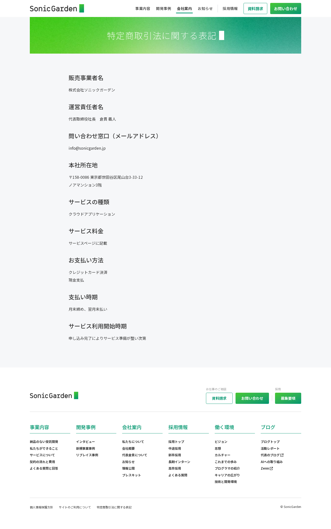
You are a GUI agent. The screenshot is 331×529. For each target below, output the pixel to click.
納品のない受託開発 (44, 441)
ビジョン (221, 441)
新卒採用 (174, 455)
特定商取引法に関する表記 (114, 507)
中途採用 (174, 448)
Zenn (265, 468)
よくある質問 (177, 475)
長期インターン (179, 461)
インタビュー (85, 441)
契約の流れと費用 (42, 461)
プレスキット (131, 475)
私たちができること (44, 448)
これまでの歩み (226, 461)
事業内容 (142, 8)
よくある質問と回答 (44, 468)
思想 (218, 448)
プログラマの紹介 (227, 468)
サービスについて (42, 455)
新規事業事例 (85, 448)
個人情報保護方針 (41, 507)
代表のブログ (270, 455)
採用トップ (176, 441)
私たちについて (133, 441)
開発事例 (163, 8)
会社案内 (184, 8)
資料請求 (219, 398)
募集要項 (288, 398)
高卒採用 (174, 468)
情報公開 (128, 468)
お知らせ (205, 8)
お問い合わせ (252, 398)
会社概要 (128, 448)
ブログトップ (270, 441)
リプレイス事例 (87, 455)
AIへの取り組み (272, 461)
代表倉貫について (134, 455)
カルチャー (222, 455)
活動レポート (270, 448)
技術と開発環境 (226, 481)
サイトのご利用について (75, 507)
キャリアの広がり (227, 475)
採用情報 (230, 8)
